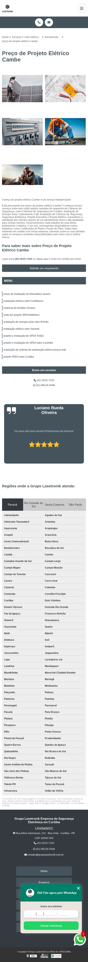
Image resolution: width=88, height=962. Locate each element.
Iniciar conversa (51, 925)
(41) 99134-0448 (45, 385)
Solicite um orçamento (44, 268)
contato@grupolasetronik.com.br (45, 854)
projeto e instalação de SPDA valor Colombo (28, 342)
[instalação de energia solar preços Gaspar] (65, 88)
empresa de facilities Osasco (19, 308)
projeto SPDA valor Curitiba (18, 356)
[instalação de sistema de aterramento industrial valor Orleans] (22, 131)
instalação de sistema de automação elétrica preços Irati (34, 349)
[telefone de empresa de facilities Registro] (65, 131)
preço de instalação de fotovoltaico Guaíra (26, 294)
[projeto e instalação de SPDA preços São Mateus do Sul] (22, 174)
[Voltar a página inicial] (7, 8)
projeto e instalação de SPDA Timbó (23, 335)
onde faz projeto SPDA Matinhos (21, 314)
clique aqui (42, 259)
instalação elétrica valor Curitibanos (23, 301)
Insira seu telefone (51, 906)
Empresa (44, 882)
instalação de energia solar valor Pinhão (26, 321)
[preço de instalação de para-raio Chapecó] (22, 88)
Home (44, 871)
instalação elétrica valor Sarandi (21, 328)
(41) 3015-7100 (24, 259)
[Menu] (81, 8)
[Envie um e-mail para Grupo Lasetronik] (49, 22)
